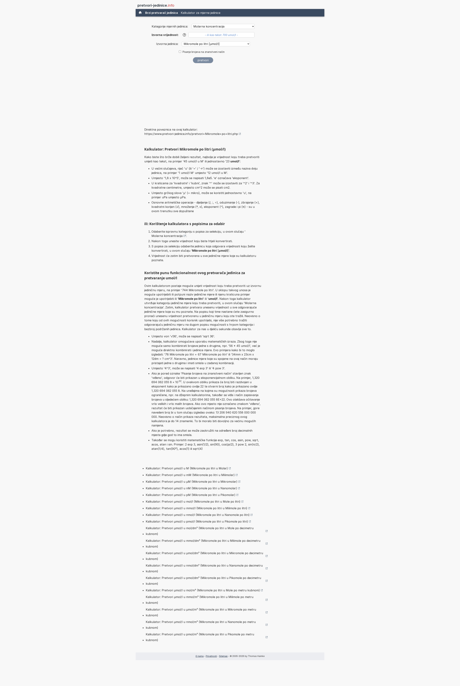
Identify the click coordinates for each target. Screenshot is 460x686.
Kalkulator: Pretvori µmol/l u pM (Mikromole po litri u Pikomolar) (190, 495)
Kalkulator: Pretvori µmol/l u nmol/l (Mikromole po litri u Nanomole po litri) (198, 515)
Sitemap (223, 656)
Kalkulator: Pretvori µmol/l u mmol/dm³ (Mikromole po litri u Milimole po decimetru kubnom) (203, 543)
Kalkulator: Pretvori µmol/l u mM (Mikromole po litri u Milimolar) (190, 475)
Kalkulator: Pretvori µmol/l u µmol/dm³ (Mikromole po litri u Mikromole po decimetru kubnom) (204, 556)
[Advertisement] (203, 93)
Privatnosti (211, 656)
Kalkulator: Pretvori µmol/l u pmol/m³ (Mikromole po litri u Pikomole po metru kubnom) (200, 637)
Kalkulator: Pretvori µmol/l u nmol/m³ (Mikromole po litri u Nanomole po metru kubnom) (201, 624)
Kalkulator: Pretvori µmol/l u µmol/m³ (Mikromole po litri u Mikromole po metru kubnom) (201, 612)
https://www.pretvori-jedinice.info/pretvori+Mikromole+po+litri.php (191, 134)
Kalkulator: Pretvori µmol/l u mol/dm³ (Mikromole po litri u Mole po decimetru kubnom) (200, 531)
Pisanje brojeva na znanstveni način (204, 51)
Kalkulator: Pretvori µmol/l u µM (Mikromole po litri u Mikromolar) (191, 481)
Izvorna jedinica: (167, 44)
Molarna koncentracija (167, 236)
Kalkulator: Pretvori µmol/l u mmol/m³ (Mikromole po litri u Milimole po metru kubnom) (199, 599)
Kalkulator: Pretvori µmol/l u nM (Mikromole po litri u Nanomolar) (191, 488)
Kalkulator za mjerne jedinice (200, 13)
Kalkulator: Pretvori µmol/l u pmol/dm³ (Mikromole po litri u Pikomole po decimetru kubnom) (203, 580)
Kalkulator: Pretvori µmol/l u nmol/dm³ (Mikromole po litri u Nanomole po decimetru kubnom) (204, 568)
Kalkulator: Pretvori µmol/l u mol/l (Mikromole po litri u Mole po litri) (193, 501)
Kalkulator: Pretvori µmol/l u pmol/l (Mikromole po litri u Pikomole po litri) (197, 521)
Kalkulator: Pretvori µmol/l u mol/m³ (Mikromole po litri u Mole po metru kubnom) (203, 590)
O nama (200, 656)
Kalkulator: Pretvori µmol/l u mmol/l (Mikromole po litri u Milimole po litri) (196, 508)
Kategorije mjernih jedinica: (170, 26)
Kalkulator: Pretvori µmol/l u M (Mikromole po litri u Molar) (187, 468)
